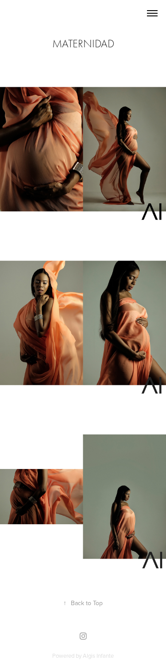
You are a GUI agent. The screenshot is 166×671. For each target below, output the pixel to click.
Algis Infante (98, 656)
